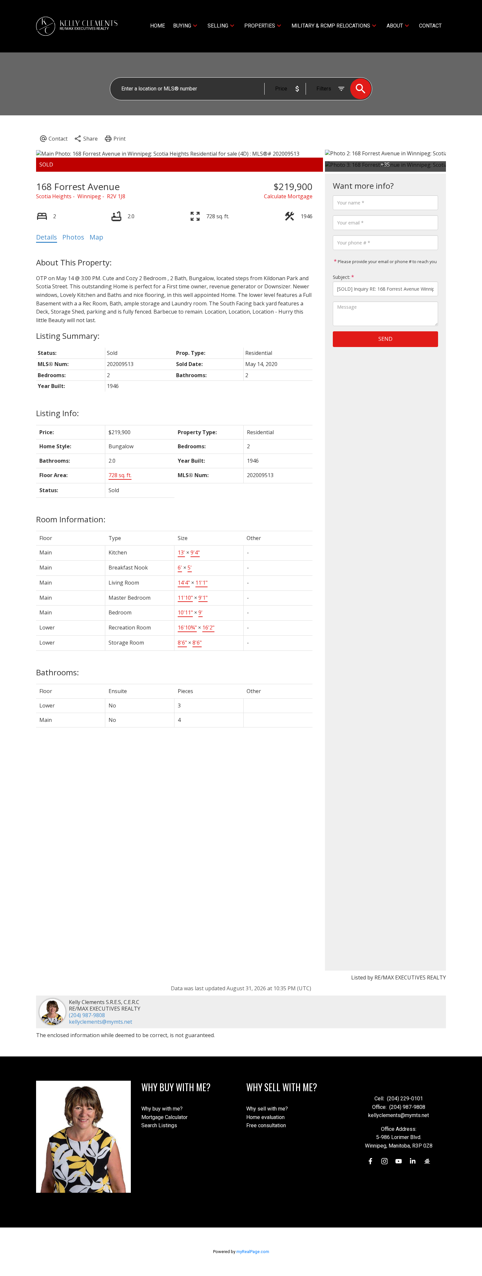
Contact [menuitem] (430, 26)
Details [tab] (46, 237)
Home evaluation (265, 1117)
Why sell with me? (267, 1109)
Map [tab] (96, 237)
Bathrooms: (57, 672)
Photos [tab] (73, 237)
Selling (218, 26)
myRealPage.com (252, 1251)
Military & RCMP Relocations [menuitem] (330, 26)
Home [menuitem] (157, 26)
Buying (182, 26)
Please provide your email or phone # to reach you (387, 261)
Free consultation (266, 1125)
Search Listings (159, 1125)
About (395, 26)
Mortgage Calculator (164, 1117)
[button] (370, 1161)
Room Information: (71, 519)
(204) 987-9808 (87, 1015)
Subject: (341, 277)
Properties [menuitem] (259, 26)
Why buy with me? (162, 1109)
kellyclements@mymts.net (100, 1021)
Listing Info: (57, 413)
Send (385, 339)
